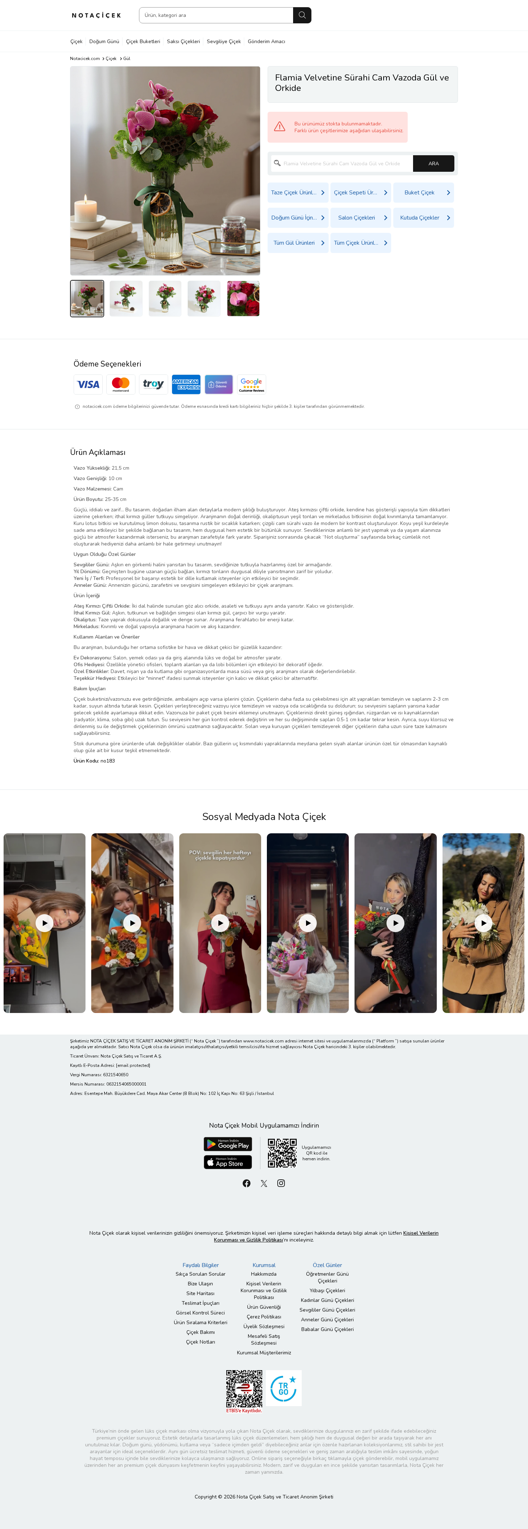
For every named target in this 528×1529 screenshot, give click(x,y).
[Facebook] (247, 1182)
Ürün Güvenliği (264, 1307)
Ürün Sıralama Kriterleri (200, 1322)
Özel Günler (327, 1265)
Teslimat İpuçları (200, 1303)
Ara (302, 15)
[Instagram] (281, 1182)
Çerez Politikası (264, 1316)
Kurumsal (264, 1265)
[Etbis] (244, 1391)
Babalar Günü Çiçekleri (327, 1329)
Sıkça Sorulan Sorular (201, 1274)
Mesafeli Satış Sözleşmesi (264, 1339)
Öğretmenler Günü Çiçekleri (327, 1277)
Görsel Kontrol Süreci (200, 1312)
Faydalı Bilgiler (200, 1265)
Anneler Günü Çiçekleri (327, 1319)
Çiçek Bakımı (200, 1332)
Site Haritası (200, 1293)
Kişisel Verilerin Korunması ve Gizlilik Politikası (264, 1290)
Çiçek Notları (200, 1342)
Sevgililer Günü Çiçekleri (327, 1310)
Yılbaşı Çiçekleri (327, 1290)
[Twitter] (264, 1182)
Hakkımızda (264, 1274)
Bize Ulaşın (200, 1283)
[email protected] (133, 1065)
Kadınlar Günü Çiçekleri (327, 1300)
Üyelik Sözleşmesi (264, 1326)
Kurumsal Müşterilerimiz (264, 1352)
